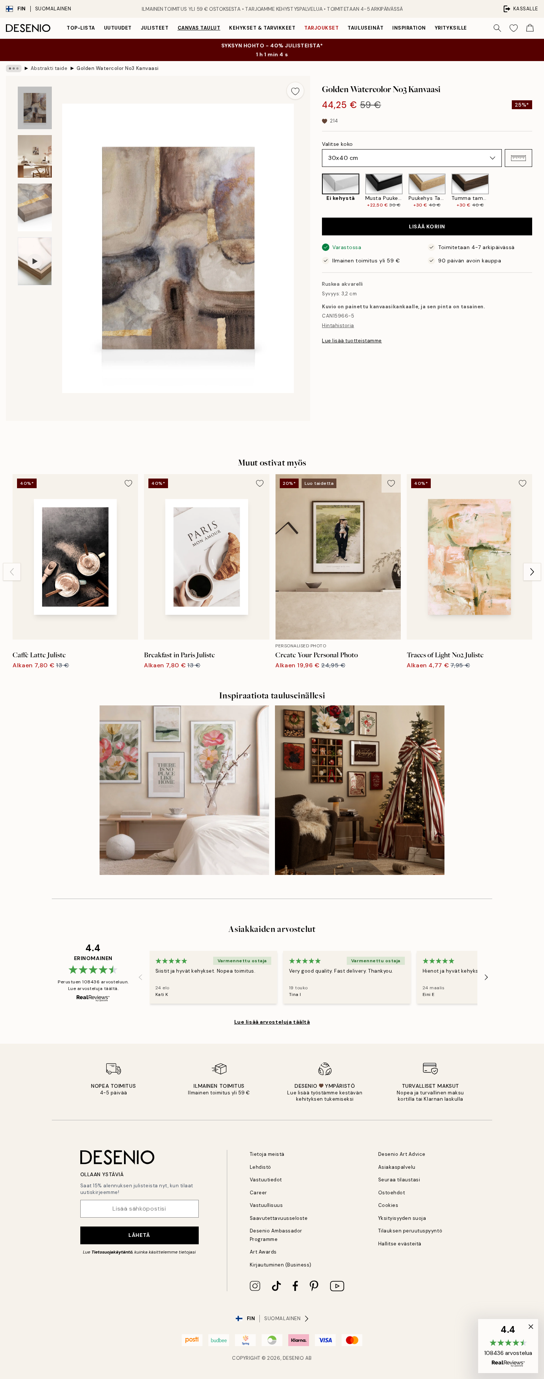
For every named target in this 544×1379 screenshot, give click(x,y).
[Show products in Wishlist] (514, 28)
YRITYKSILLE (451, 28)
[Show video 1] (35, 261)
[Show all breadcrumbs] (13, 68)
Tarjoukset (321, 28)
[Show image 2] (35, 156)
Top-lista (81, 28)
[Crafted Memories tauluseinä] (359, 790)
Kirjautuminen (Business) (281, 1265)
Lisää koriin (427, 226)
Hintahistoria (338, 325)
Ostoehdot (391, 1193)
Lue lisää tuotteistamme (352, 341)
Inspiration (409, 28)
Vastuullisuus (266, 1205)
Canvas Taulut (199, 28)
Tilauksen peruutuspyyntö (410, 1231)
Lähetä (139, 1235)
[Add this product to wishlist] (295, 91)
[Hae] (497, 28)
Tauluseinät (365, 28)
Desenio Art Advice (402, 1154)
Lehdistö (260, 1167)
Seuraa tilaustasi (399, 1180)
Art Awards (263, 1252)
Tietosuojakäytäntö (111, 1252)
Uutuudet (118, 28)
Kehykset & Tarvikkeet (262, 28)
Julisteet (155, 28)
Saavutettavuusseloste (279, 1218)
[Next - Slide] (538, 191)
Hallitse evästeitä (400, 1244)
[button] (518, 158)
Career (258, 1193)
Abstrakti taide (49, 68)
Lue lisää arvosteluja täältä (272, 1022)
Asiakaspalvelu (397, 1167)
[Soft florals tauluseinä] (184, 790)
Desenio (293, 1358)
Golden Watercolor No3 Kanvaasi (118, 68)
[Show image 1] (35, 108)
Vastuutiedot (266, 1180)
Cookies (388, 1205)
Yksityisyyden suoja (402, 1218)
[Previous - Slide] (316, 191)
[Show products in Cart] (530, 28)
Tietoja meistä (267, 1154)
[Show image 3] (35, 207)
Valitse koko (337, 144)
